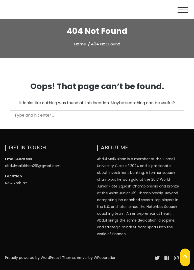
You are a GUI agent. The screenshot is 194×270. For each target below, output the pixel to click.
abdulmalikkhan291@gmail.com (33, 165)
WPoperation (105, 257)
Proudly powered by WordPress (32, 257)
